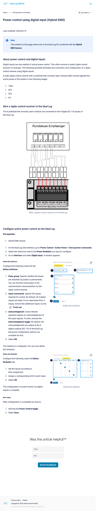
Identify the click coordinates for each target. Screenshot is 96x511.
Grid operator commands (21, 12)
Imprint (24, 500)
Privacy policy (16, 500)
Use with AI (85, 13)
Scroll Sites (24, 507)
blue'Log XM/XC (17, 3)
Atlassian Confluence (36, 507)
